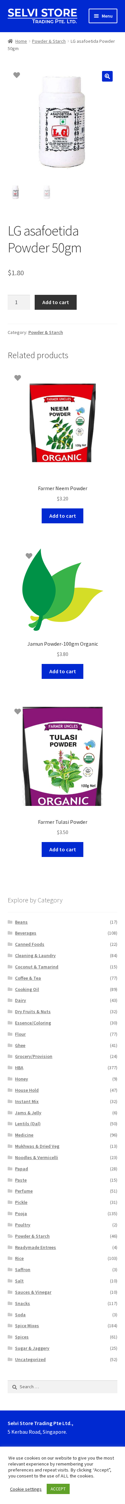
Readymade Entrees (35, 1247)
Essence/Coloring (33, 1023)
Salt (19, 1281)
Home (21, 41)
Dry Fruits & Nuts (33, 1011)
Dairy (20, 1000)
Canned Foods (29, 944)
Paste (21, 1180)
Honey (21, 1079)
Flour (20, 1034)
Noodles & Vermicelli (36, 1157)
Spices (22, 1337)
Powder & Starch (49, 41)
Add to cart (55, 302)
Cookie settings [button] (26, 1489)
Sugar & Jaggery (32, 1348)
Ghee (20, 1045)
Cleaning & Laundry (35, 955)
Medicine (24, 1135)
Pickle (21, 1202)
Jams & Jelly (28, 1113)
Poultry (22, 1225)
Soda (20, 1315)
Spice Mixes (27, 1326)
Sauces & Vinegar (33, 1292)
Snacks (22, 1303)
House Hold (27, 1090)
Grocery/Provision (33, 1056)
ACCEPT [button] (58, 1489)
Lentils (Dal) (28, 1124)
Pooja (21, 1213)
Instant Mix (27, 1101)
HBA (19, 1068)
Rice (19, 1258)
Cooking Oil (27, 989)
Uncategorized (30, 1359)
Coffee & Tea (28, 978)
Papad (21, 1169)
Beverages (25, 933)
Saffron (22, 1270)
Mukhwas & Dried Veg (37, 1146)
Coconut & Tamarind (36, 967)
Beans (21, 922)
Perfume (24, 1191)
